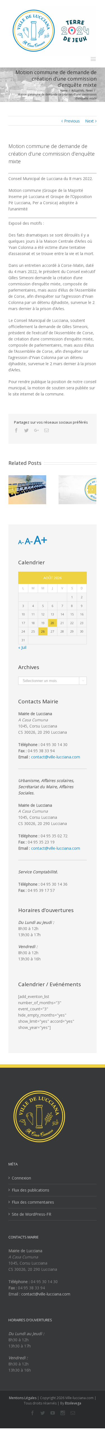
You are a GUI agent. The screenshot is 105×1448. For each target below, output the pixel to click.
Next (89, 121)
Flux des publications (30, 1190)
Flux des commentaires (33, 1202)
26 (43, 631)
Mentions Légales (22, 1397)
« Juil (22, 647)
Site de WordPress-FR (31, 1214)
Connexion (21, 1178)
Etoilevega (73, 1403)
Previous (72, 121)
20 (52, 623)
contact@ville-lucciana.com (55, 757)
